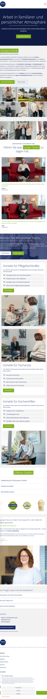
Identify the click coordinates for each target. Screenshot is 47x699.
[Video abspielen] (23, 169)
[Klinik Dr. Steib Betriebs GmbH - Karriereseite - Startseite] (3, 4)
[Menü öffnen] (45, 4)
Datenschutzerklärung (6, 696)
